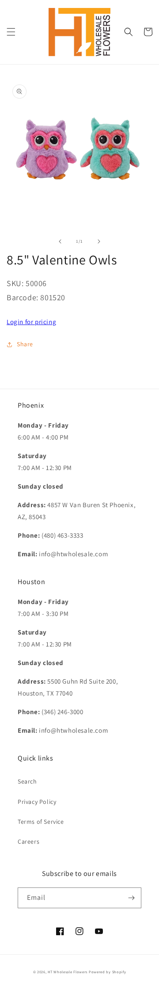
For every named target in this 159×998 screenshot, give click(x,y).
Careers (28, 841)
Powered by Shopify (107, 971)
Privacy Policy (37, 802)
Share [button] (25, 344)
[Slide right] (99, 241)
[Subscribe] (131, 897)
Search (27, 781)
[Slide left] (60, 241)
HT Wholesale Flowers (68, 971)
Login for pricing (31, 321)
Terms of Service (41, 822)
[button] (11, 32)
